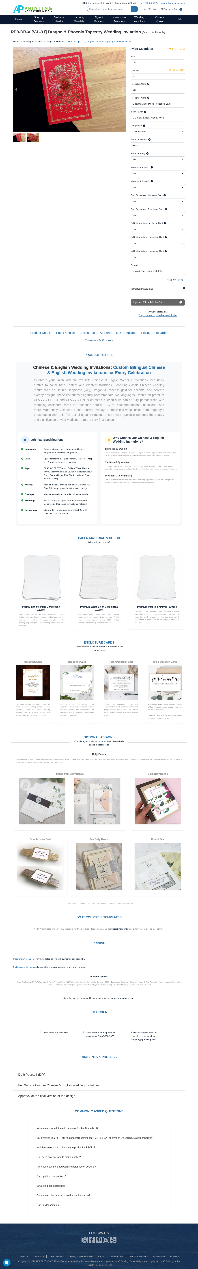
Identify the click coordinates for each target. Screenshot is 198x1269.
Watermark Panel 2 (140, 181)
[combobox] (158, 90)
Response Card (138, 98)
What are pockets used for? (52, 1186)
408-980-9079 (151, 3)
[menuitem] (19, 19)
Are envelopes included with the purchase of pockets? (66, 1166)
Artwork (134, 265)
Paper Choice (65, 332)
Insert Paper (137, 111)
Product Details (40, 332)
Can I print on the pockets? (51, 1176)
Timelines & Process (99, 340)
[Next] (123, 89)
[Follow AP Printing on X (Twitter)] (85, 1239)
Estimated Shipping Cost (142, 289)
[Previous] (16, 89)
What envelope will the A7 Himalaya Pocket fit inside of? (67, 1128)
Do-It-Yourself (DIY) (31, 1074)
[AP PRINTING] (32, 9)
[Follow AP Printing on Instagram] (106, 1239)
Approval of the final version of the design (46, 1096)
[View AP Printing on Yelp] (113, 1239)
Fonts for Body (138, 153)
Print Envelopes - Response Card (147, 209)
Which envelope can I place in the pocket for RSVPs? (66, 1147)
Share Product (178, 49)
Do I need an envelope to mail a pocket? (59, 1157)
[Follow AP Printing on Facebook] (92, 1239)
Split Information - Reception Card (147, 237)
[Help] (147, 84)
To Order (161, 332)
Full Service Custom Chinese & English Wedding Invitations (58, 1085)
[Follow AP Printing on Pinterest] (99, 1239)
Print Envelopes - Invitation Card (146, 195)
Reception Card (138, 84)
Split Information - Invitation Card (147, 223)
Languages (136, 125)
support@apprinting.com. (122, 998)
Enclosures (87, 332)
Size (133, 56)
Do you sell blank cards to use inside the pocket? (63, 1195)
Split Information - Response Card (147, 251)
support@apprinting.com (173, 3)
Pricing (146, 332)
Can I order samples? (48, 1205)
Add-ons (105, 332)
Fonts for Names (139, 139)
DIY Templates (126, 332)
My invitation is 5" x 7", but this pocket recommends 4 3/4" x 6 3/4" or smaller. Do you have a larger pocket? (95, 1138)
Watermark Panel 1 (140, 167)
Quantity (135, 70)
